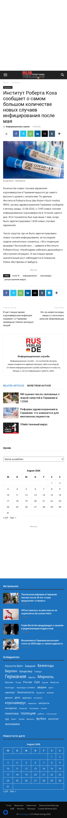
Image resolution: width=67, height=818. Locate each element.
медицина (32, 703)
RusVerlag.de (24, 814)
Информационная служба (18, 126)
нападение (11, 708)
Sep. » (13, 517)
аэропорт (10, 692)
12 (26, 494)
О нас (8, 805)
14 (44, 494)
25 (17, 506)
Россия (27, 682)
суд (7, 718)
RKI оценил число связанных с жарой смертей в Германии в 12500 (40, 398)
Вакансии (18, 805)
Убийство (54, 682)
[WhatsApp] (30, 134)
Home (5, 82)
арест (51, 687)
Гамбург (38, 671)
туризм (21, 719)
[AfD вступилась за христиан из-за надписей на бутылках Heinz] (11, 614)
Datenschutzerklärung (48, 805)
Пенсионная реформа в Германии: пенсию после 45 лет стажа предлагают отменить (39, 597)
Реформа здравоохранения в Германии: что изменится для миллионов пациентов (39, 413)
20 (35, 500)
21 (44, 500)
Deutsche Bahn (14, 666)
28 (44, 506)
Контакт (20, 808)
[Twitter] (23, 134)
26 (26, 506)
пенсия (44, 708)
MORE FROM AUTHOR (39, 385)
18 (17, 500)
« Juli (5, 517)
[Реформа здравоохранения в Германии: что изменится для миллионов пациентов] (11, 413)
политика (12, 713)
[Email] (45, 134)
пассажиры (34, 708)
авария (41, 687)
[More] (59, 134)
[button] (5, 75)
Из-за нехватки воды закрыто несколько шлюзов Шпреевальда (52, 315)
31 (8, 512)
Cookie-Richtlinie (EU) (47, 808)
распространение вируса (15, 279)
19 (26, 500)
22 (51, 500)
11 (17, 494)
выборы (50, 692)
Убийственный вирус (34, 424)
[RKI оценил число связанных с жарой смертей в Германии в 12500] (11, 397)
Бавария (30, 666)
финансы (30, 719)
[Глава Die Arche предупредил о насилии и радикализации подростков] (11, 629)
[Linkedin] (37, 134)
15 (51, 494)
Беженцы (46, 665)
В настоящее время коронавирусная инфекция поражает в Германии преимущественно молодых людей (18, 319)
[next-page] (10, 440)
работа (41, 713)
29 (51, 506)
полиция (28, 713)
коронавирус (45, 275)
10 (8, 494)
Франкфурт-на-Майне (26, 687)
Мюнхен (9, 682)
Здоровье (15, 82)
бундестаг (40, 693)
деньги (8, 697)
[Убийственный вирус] (11, 428)
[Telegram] (49, 293)
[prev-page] (5, 440)
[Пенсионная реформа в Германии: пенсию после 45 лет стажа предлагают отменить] (11, 598)
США (37, 682)
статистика (51, 714)
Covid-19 (15, 275)
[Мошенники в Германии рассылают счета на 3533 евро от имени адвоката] (11, 644)
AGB (12, 808)
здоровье (26, 697)
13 (35, 494)
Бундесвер (25, 671)
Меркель (46, 676)
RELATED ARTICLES (13, 385)
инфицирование (30, 275)
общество (23, 708)
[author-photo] (33, 352)
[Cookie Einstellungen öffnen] (5, 814)
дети (17, 697)
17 (8, 500)
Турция (45, 682)
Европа (31, 677)
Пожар (18, 682)
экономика (12, 723)
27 (35, 506)
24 (8, 506)
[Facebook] (16, 134)
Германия (15, 676)
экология (53, 718)
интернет (38, 697)
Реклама (31, 808)
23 (60, 500)
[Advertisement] (33, 35)
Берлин (11, 671)
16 (60, 494)
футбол (41, 718)
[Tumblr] (52, 134)
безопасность (25, 692)
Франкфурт (9, 687)
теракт (13, 719)
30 (60, 506)
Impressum (31, 805)
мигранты (44, 703)
